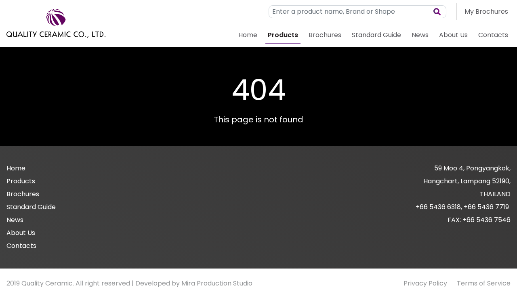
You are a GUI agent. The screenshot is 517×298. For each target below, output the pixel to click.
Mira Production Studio (216, 283)
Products (283, 35)
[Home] (55, 23)
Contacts (493, 35)
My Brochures (486, 11)
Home (247, 35)
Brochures (325, 35)
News (420, 35)
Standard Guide (376, 35)
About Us (453, 35)
